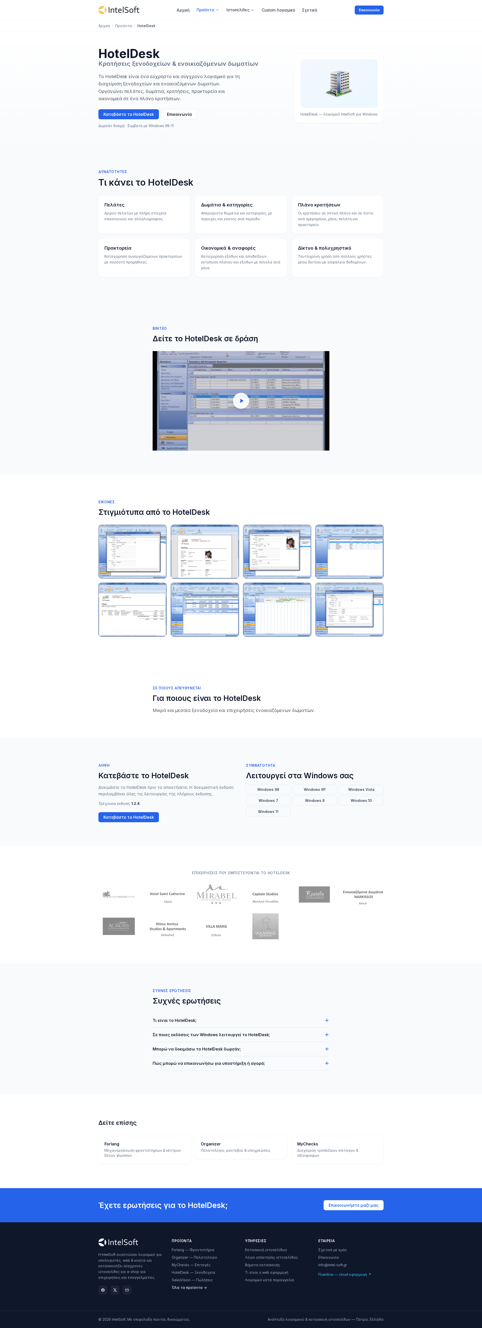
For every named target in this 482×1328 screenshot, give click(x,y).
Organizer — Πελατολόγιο (194, 1257)
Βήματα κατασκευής (262, 1265)
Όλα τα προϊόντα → (189, 1287)
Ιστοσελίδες (238, 10)
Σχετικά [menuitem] (309, 10)
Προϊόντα (205, 10)
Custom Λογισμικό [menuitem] (278, 10)
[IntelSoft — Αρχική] (118, 10)
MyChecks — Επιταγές (191, 1265)
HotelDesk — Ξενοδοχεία (193, 1272)
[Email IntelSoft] (127, 1290)
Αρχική (104, 26)
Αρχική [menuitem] (183, 10)
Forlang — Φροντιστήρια (193, 1250)
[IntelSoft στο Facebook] (102, 1290)
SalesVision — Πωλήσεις (192, 1280)
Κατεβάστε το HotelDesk (128, 114)
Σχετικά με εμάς (332, 1250)
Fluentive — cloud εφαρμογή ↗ (344, 1274)
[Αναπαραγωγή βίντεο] (241, 401)
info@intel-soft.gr (332, 1265)
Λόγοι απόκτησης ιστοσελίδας (271, 1257)
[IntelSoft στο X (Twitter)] (114, 1290)
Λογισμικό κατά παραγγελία (269, 1280)
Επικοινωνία (369, 10)
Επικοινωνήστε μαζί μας (354, 1205)
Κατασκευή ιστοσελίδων (266, 1250)
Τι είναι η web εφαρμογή (266, 1272)
